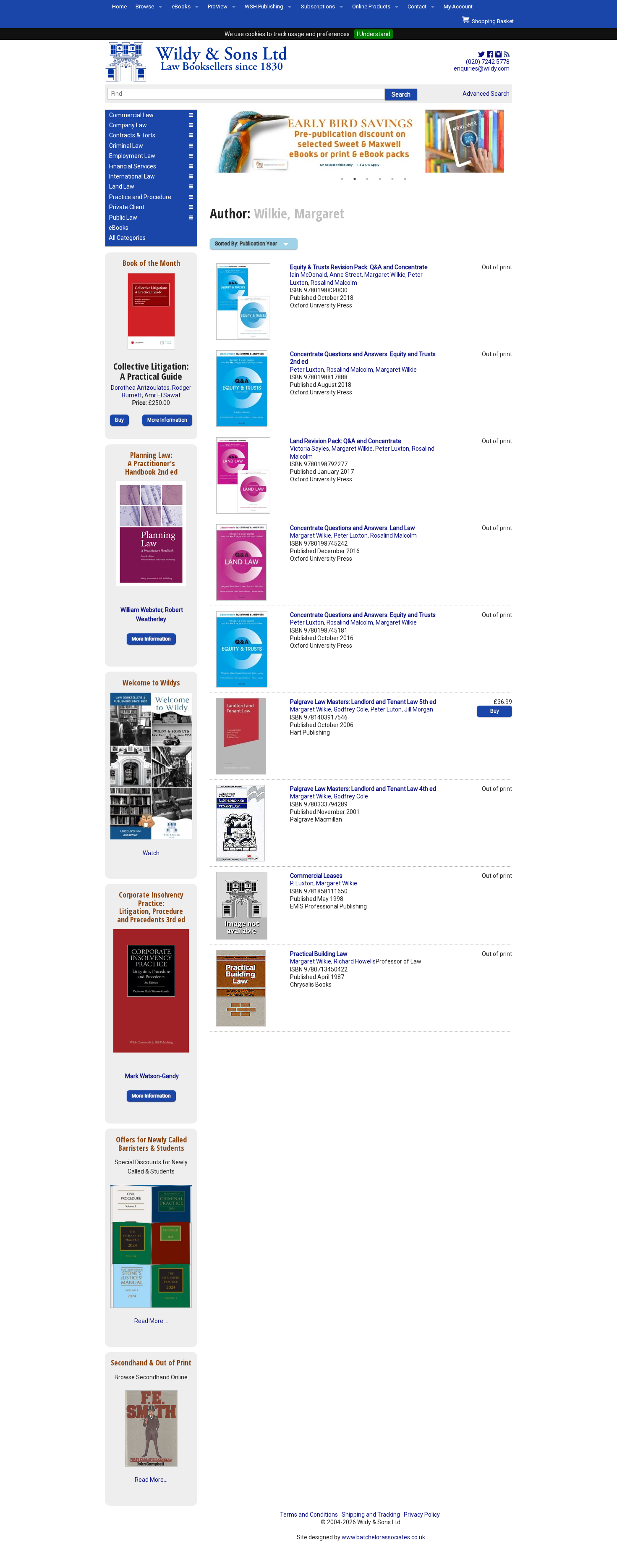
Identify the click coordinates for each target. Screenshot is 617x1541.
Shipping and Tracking (371, 1514)
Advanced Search (486, 93)
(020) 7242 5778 (488, 61)
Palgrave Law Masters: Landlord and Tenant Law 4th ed (363, 788)
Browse (145, 6)
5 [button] (392, 179)
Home (119, 6)
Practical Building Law (319, 953)
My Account (458, 6)
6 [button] (405, 179)
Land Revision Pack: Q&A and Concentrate (345, 441)
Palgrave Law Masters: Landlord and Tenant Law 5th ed (363, 701)
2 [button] (354, 179)
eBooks (181, 6)
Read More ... (151, 1321)
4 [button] (380, 179)
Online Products (371, 6)
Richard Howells (355, 961)
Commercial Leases (316, 875)
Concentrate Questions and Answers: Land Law (352, 528)
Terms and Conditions (309, 1514)
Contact (417, 6)
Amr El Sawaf (162, 395)
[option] (361, 141)
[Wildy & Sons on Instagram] (498, 55)
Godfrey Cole (351, 709)
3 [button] (367, 179)
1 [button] (342, 179)
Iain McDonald (308, 274)
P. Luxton (302, 883)
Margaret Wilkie (384, 274)
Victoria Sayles (309, 448)
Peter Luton (386, 709)
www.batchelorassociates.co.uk (383, 1537)
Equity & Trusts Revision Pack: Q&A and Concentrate (359, 267)
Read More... (151, 1479)
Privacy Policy (422, 1514)
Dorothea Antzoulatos (140, 387)
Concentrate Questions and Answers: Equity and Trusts (363, 615)
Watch (151, 853)
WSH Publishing (264, 6)
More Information (167, 420)
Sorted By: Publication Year (246, 244)
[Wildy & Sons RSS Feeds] (507, 55)
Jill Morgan (418, 709)
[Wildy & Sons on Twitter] (481, 55)
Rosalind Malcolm (334, 282)
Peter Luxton (307, 369)
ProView (217, 6)
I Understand (373, 34)
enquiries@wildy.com (482, 68)
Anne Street (345, 274)
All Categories (127, 237)
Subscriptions (318, 6)
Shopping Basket (491, 21)
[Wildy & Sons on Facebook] (490, 55)
